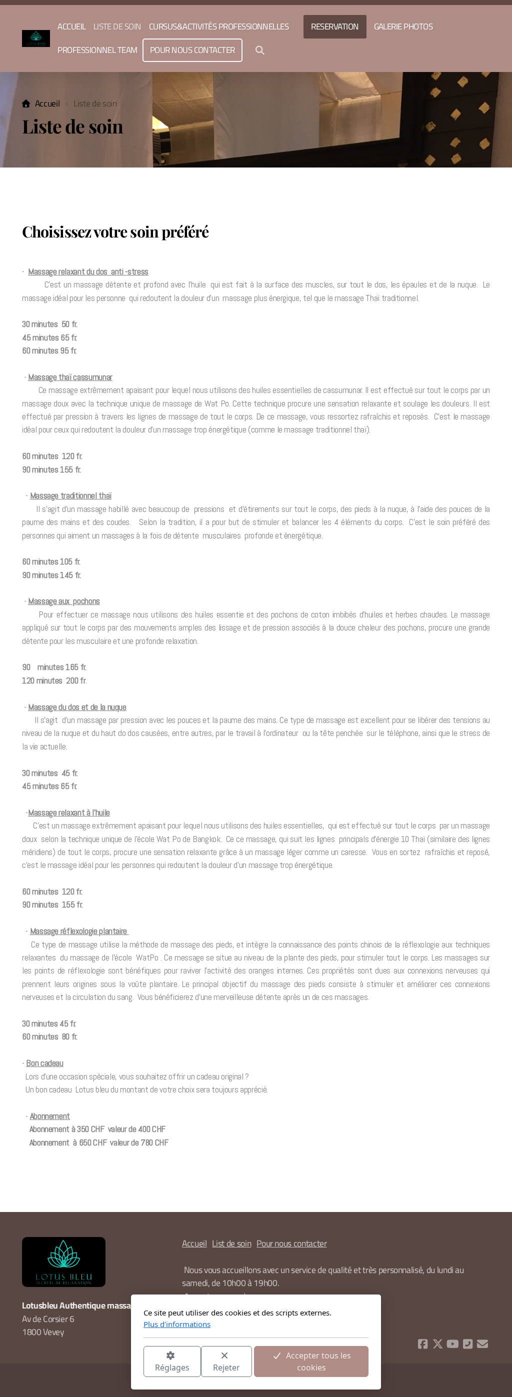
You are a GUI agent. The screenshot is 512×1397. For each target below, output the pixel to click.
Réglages (172, 1367)
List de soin (231, 1243)
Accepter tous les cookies (318, 1361)
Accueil (47, 103)
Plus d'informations (177, 1324)
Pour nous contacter (291, 1243)
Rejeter (226, 1367)
